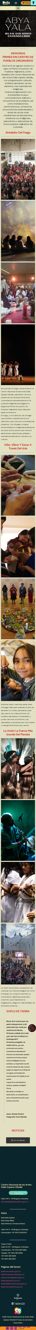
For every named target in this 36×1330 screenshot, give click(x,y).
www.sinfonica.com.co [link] (10, 1281)
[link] (33, 2)
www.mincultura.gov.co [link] (11, 1271)
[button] (18, 8)
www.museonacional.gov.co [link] (12, 1274)
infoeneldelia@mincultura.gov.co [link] (14, 1202)
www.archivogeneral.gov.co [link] (12, 1277)
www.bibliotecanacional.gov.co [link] (14, 1284)
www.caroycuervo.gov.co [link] (12, 1287)
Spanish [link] (21, 1328)
